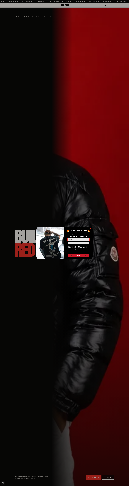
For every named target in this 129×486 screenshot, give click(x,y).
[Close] (91, 229)
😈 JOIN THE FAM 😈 (78, 255)
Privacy (69, 251)
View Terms (85, 250)
